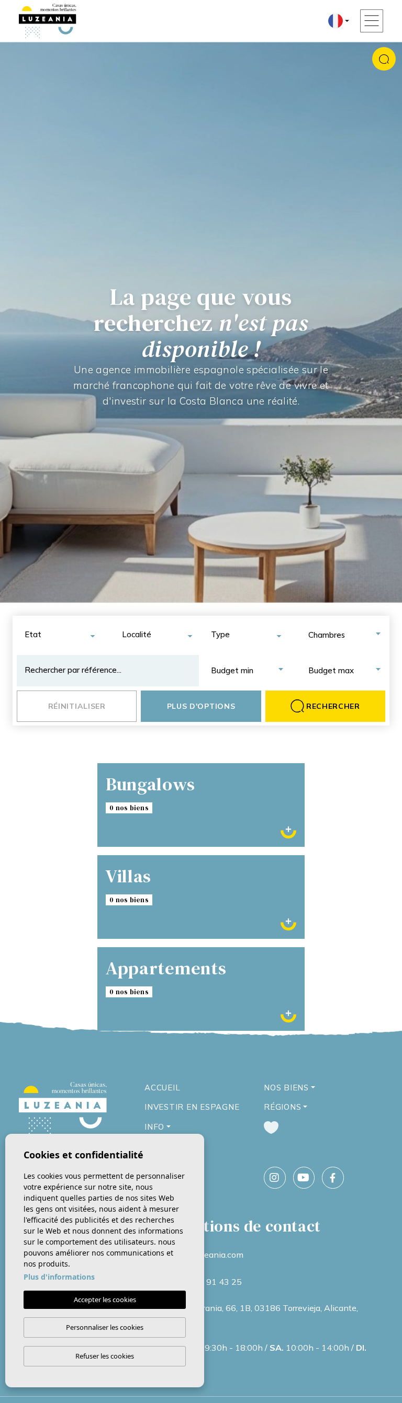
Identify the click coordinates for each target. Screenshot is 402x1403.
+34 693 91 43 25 (206, 1281)
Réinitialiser (77, 706)
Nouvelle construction (151, 1007)
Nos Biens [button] (286, 1087)
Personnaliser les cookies (104, 1327)
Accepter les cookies (105, 1299)
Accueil (162, 1087)
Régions (282, 1107)
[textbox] (63, 635)
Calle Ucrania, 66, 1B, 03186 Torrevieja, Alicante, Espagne (264, 1315)
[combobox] (59, 635)
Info (154, 1127)
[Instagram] (275, 1178)
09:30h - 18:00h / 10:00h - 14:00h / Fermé (268, 1354)
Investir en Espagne (191, 1107)
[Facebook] (333, 1178)
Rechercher (333, 706)
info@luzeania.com (207, 1254)
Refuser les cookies (104, 1356)
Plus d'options (201, 706)
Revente (250, 1007)
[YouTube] (304, 1178)
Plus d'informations (59, 1277)
